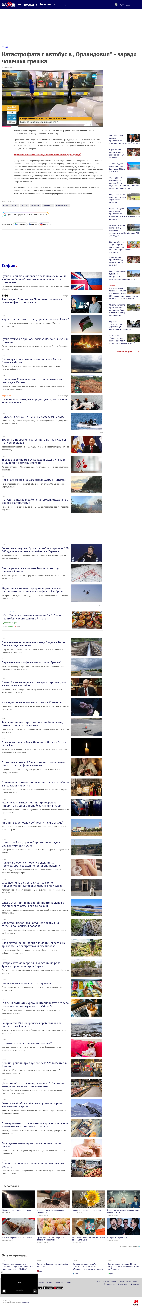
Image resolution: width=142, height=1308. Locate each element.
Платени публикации (117, 1281)
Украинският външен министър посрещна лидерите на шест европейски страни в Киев (31, 804)
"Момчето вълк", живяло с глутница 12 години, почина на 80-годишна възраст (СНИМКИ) (17, 1266)
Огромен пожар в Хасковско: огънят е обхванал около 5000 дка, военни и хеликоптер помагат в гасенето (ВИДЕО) (123, 293)
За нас (99, 1281)
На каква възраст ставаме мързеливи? (27, 1043)
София (5, 205)
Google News (21, 224)
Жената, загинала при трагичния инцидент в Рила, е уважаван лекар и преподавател (118, 310)
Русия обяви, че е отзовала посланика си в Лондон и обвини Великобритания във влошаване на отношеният (35, 279)
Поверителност (110, 1284)
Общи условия (25, 1302)
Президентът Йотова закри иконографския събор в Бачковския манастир (35, 784)
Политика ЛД (124, 1284)
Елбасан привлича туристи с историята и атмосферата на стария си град (123, 275)
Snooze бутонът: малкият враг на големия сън (50, 1211)
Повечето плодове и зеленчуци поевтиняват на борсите (33, 1165)
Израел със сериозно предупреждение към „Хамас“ (35, 319)
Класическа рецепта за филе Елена (17, 1237)
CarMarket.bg (40, 1282)
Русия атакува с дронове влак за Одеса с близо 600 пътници (35, 340)
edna (40, 1271)
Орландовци (47, 205)
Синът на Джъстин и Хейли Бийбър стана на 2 (52, 1265)
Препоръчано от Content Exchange (128, 1246)
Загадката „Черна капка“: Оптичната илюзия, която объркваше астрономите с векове (88, 1266)
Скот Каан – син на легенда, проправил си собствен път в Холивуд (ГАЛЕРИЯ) (124, 139)
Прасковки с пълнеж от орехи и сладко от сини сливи (50, 1238)
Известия (136, 1284)
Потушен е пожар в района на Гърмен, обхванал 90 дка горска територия (35, 501)
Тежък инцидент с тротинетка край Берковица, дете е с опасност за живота (32, 724)
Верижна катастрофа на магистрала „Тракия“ (31, 662)
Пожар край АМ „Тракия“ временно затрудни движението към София (31, 844)
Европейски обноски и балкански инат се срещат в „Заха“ (88, 1238)
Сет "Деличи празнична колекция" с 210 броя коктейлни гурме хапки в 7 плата (32, 617)
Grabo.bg (68, 1282)
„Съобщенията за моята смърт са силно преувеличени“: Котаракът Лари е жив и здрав (32, 884)
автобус (24, 205)
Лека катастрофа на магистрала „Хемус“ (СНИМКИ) (34, 479)
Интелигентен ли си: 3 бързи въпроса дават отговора (123, 1211)
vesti (76, 1274)
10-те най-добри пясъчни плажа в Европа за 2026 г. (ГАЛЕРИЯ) (117, 168)
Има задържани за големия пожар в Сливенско (32, 702)
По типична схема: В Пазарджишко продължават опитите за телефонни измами (33, 764)
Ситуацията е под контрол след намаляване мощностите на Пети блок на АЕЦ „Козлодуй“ (124, 230)
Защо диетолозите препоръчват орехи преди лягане (31, 1145)
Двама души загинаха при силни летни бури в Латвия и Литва (32, 361)
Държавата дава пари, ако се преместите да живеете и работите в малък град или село (124, 213)
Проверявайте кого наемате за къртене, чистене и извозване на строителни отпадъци (35, 1125)
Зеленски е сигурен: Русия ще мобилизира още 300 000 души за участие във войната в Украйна (35, 550)
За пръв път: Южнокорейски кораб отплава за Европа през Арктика (32, 1025)
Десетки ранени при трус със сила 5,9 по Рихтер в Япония (34, 1064)
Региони (45, 4)
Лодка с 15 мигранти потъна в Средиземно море (33, 416)
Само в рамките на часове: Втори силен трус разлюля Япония (31, 570)
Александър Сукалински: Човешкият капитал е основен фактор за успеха (32, 301)
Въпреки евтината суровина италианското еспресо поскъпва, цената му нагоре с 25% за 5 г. (35, 1004)
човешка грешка (62, 205)
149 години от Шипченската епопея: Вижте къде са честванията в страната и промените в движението (124, 183)
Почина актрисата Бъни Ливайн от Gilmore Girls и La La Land (34, 744)
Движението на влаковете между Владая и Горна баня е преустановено (34, 644)
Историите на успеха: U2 (117, 1237)
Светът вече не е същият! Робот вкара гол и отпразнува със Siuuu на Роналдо (123, 1266)
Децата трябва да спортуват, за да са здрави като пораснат (117, 198)
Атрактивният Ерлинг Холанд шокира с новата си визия (117, 153)
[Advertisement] (52, 244)
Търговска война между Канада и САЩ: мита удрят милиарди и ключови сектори (34, 461)
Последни (30, 4)
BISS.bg (49, 1282)
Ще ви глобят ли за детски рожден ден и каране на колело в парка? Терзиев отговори (120, 247)
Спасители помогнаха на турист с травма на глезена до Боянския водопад (30, 924)
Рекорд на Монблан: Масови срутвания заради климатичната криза (32, 1105)
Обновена (112, 285)
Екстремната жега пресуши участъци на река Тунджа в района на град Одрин (31, 964)
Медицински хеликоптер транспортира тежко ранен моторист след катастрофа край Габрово (33, 590)
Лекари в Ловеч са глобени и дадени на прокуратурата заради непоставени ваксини (31, 864)
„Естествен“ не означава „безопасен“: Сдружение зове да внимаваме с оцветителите (34, 1085)
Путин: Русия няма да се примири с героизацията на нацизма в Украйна (34, 684)
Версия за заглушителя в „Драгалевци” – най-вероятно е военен (120, 325)
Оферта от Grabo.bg (7, 612)
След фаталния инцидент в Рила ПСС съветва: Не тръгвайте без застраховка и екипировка (34, 944)
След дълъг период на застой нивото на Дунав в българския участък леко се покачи (33, 904)
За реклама (106, 1281)
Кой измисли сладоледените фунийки (26, 983)
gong (112, 1274)
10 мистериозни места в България (16, 1210)
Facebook (34, 224)
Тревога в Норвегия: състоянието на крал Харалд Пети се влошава (34, 441)
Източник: (5, 202)
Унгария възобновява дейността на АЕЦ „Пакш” (32, 822)
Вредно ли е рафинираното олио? (86, 1210)
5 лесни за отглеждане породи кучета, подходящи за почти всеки (34, 401)
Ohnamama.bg (59, 1282)
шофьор (15, 205)
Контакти (128, 1281)
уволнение (35, 205)
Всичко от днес (124, 351)
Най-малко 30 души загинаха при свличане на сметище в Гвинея (32, 381)
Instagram (46, 224)
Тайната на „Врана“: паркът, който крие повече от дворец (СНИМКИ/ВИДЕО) (122, 339)
